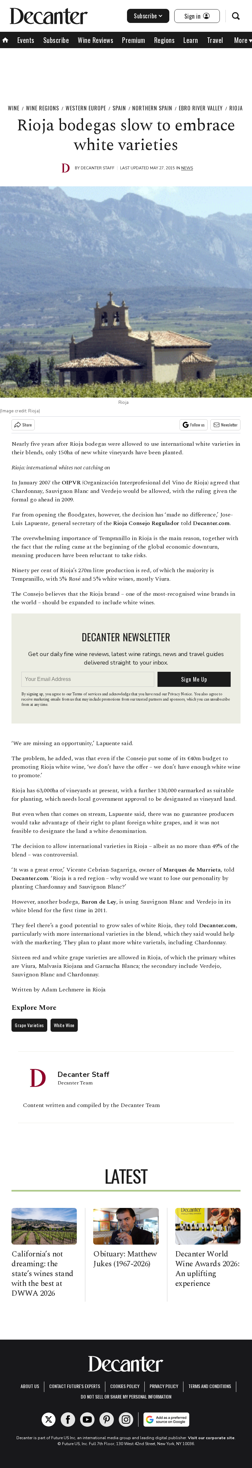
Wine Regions (42, 108)
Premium (133, 40)
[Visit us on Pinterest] (106, 1419)
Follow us (197, 424)
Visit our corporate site (211, 1437)
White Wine (64, 1025)
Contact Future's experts (74, 1386)
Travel (215, 40)
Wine (13, 108)
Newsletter (229, 424)
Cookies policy (124, 1386)
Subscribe (145, 15)
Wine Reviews (95, 40)
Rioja (236, 108)
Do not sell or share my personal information (126, 1396)
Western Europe (86, 108)
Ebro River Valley (201, 108)
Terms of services (87, 694)
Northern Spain (152, 108)
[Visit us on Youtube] (87, 1419)
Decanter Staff (98, 168)
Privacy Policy (164, 1386)
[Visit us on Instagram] (126, 1419)
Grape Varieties (29, 1025)
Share (27, 424)
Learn (190, 40)
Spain (119, 108)
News (187, 168)
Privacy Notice (180, 694)
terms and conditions (209, 1386)
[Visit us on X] (48, 1419)
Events (25, 40)
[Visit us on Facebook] (68, 1419)
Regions (164, 40)
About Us (30, 1386)
